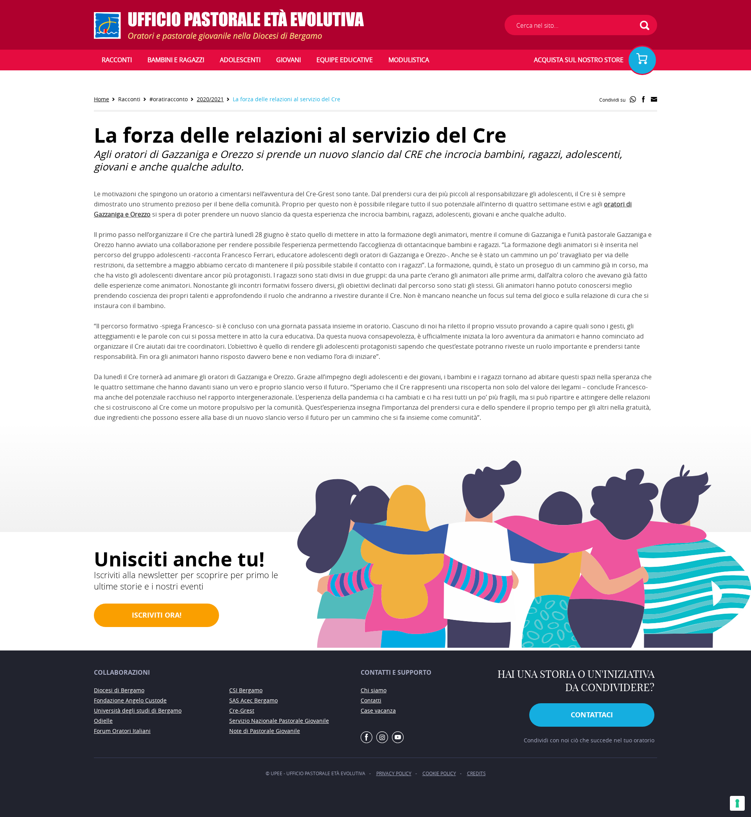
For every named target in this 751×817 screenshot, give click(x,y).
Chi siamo (373, 690)
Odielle (103, 720)
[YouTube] (398, 737)
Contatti (371, 700)
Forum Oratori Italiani (122, 731)
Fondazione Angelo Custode (130, 700)
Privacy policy (393, 773)
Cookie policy (439, 773)
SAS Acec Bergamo (253, 700)
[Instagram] (382, 737)
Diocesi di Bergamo (119, 690)
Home (101, 99)
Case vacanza (378, 710)
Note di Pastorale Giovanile (264, 731)
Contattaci (592, 715)
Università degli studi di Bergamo (137, 710)
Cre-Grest (241, 710)
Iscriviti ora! (156, 615)
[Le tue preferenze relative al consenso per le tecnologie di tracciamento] (737, 803)
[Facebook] (366, 737)
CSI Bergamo (245, 690)
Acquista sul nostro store (578, 60)
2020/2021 (210, 99)
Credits (476, 773)
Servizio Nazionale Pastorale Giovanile (279, 720)
